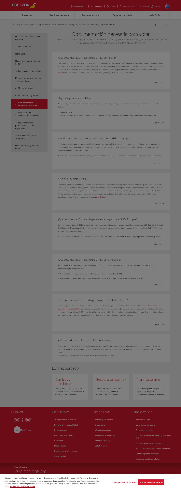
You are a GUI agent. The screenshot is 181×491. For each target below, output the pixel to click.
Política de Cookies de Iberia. (22, 486)
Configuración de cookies (124, 482)
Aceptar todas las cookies (151, 482)
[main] (90, 482)
